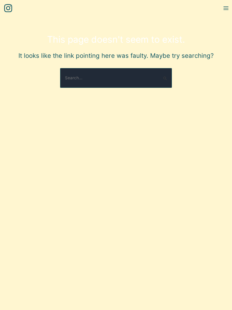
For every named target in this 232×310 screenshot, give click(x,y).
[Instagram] (8, 8)
